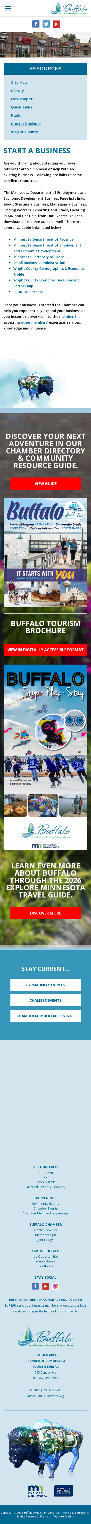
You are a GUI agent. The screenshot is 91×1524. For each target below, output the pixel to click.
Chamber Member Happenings (45, 1213)
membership (70, 316)
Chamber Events (45, 1208)
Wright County (24, 132)
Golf (45, 1177)
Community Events (45, 1203)
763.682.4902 (52, 1390)
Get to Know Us (45, 1230)
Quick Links (21, 107)
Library (17, 90)
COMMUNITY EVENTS (45, 984)
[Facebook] (35, 1286)
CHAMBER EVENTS (45, 1000)
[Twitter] (46, 23)
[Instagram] (55, 1286)
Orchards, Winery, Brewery (45, 1187)
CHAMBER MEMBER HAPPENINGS (45, 1015)
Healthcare (45, 1266)
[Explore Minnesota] (35, 1490)
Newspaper (22, 99)
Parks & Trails (45, 1182)
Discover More (45, 913)
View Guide (46, 483)
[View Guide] (45, 552)
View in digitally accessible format (46, 649)
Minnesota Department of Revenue (43, 239)
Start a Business (26, 123)
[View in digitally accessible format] (45, 756)
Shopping (46, 1172)
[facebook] (36, 23)
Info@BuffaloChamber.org (45, 1396)
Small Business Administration (39, 262)
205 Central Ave (45, 1372)
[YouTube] (56, 23)
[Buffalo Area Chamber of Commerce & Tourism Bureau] (69, 7)
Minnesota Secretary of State (38, 257)
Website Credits (63, 1516)
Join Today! (46, 1239)
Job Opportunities (45, 1256)
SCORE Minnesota (28, 291)
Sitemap (45, 1516)
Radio (16, 115)
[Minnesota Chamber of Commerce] (63, 1490)
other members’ (34, 322)
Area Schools (45, 1261)
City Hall (19, 82)
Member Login (45, 1235)
